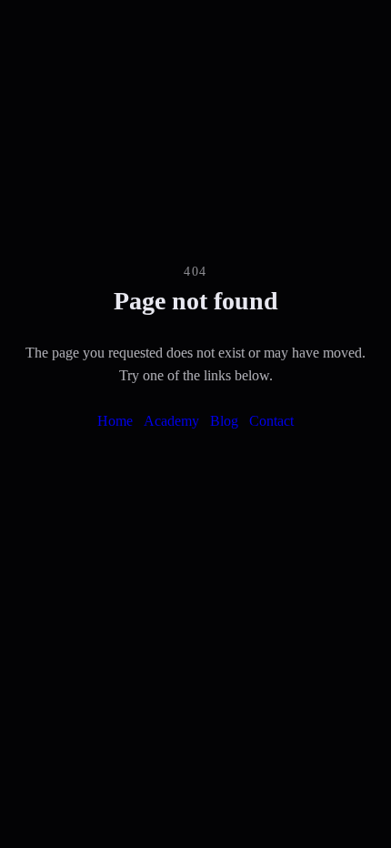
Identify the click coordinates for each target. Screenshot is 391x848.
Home (115, 421)
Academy (171, 421)
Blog (224, 421)
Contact (271, 421)
